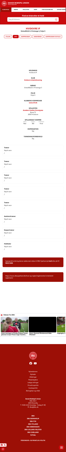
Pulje (33, 93)
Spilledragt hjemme (33, 120)
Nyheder (33, 374)
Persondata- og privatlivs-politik (33, 440)
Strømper (41, 121)
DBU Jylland (33, 424)
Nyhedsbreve (33, 371)
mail (50, 261)
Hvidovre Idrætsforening (33, 80)
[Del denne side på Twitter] (5, 445)
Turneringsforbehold (33, 136)
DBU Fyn (33, 421)
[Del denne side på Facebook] (2, 445)
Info (15, 36)
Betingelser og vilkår (33, 391)
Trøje (24, 121)
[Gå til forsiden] (14, 3)
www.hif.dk (33, 103)
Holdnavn (33, 70)
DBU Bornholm (33, 418)
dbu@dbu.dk (34, 407)
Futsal (33, 435)
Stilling (8, 36)
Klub (33, 78)
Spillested (33, 108)
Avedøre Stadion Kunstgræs (33, 110)
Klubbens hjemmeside (33, 101)
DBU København (33, 427)
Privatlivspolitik (33, 385)
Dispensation (33, 129)
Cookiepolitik (33, 388)
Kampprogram (25, 36)
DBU (33, 416)
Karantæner (38, 36)
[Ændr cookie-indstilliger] (3, 449)
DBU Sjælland (33, 432)
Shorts (33, 121)
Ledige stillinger (33, 382)
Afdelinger (33, 377)
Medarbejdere (33, 380)
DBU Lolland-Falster (33, 429)
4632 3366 (9, 263)
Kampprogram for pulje (53, 36)
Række (33, 85)
